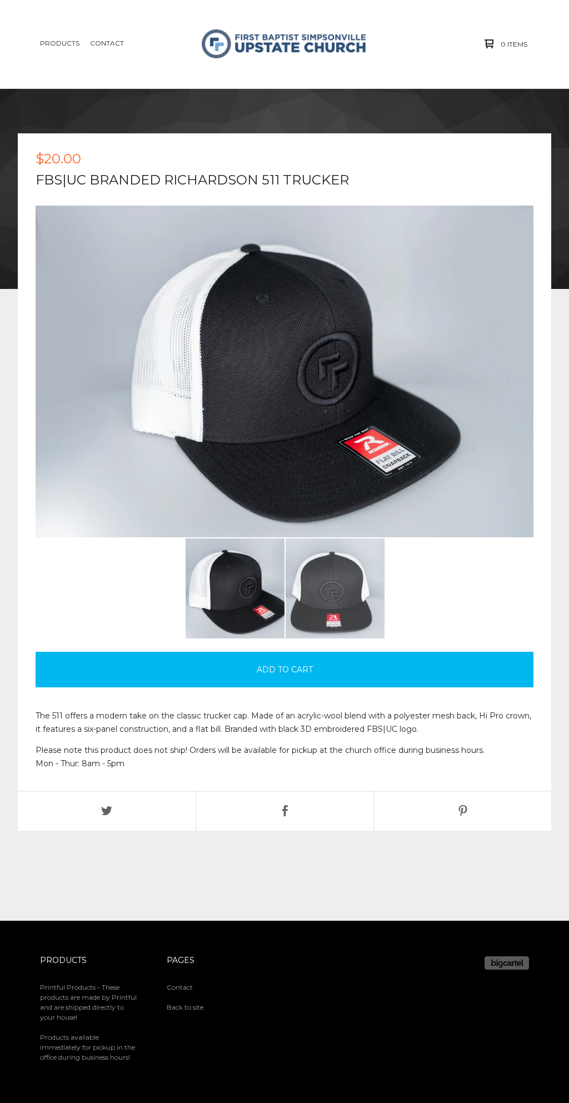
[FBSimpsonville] (284, 43)
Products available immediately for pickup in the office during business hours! (87, 1047)
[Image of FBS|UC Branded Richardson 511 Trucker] (235, 588)
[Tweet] (107, 811)
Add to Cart (285, 670)
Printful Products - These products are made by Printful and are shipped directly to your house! (88, 1002)
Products (59, 43)
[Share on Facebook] (285, 811)
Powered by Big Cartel (507, 963)
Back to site (185, 1007)
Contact (107, 43)
